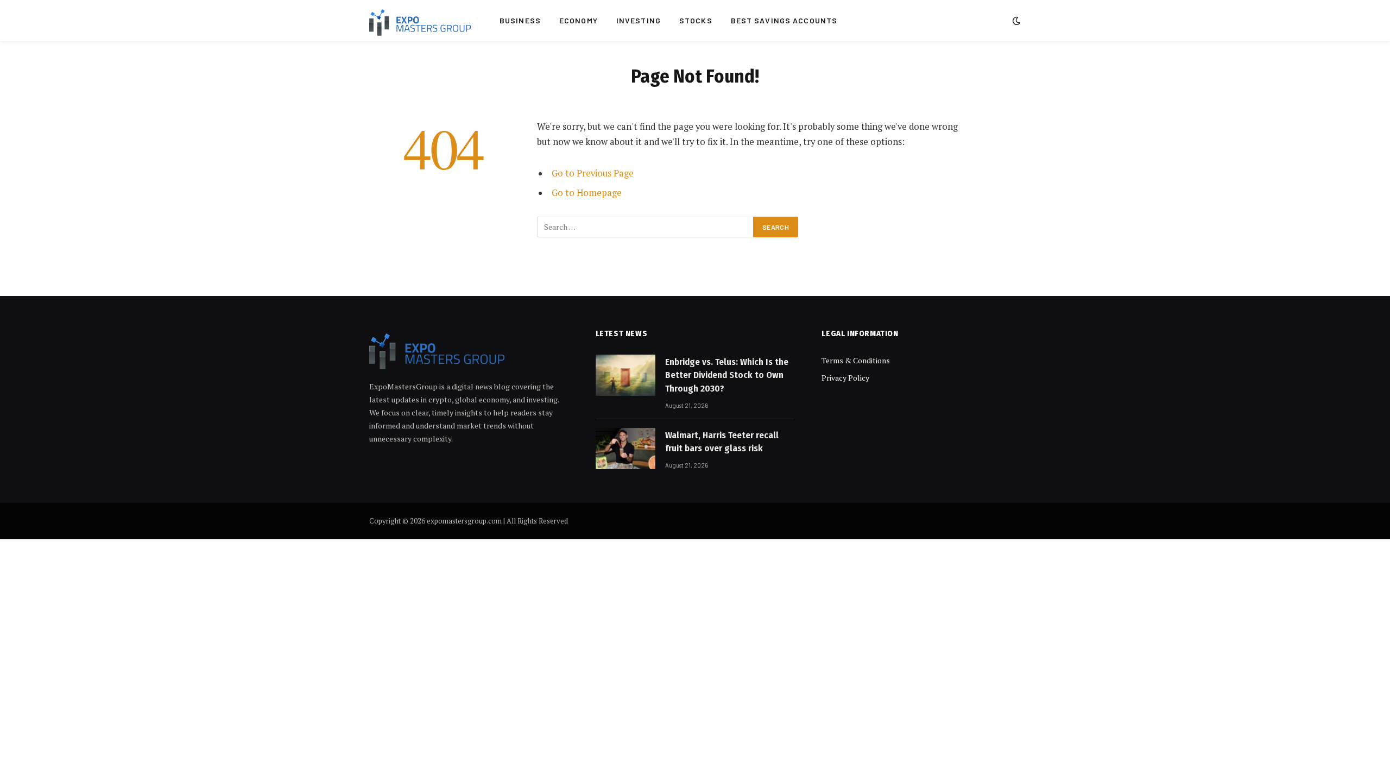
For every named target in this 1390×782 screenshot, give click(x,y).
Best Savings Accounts (784, 20)
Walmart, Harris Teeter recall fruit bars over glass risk (722, 442)
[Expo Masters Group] (420, 20)
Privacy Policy (845, 378)
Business (520, 20)
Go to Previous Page (593, 173)
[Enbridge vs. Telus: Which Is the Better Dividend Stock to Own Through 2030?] (625, 375)
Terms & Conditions (856, 360)
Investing (638, 20)
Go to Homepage (587, 193)
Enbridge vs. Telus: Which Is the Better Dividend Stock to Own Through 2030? (726, 375)
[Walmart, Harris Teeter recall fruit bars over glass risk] (625, 448)
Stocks (695, 20)
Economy (578, 20)
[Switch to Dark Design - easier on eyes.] (1015, 20)
